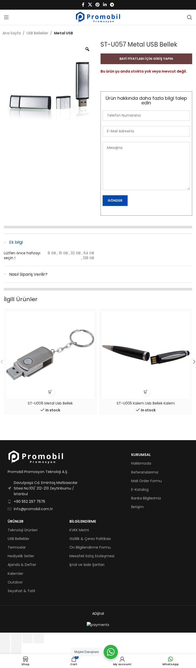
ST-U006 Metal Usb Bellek (50, 403)
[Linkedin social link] (104, 5)
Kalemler (15, 573)
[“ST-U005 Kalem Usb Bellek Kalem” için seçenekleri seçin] (145, 391)
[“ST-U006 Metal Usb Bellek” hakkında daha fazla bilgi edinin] (50, 391)
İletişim (137, 506)
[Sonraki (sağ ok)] (16, 648)
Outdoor (15, 582)
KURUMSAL (141, 454)
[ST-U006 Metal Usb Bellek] (50, 355)
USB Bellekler (37, 33)
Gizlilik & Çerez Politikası (90, 538)
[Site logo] (98, 17)
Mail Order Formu (146, 480)
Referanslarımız (144, 472)
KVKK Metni (79, 530)
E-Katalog (140, 489)
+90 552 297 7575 (29, 501)
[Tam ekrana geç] (16, 638)
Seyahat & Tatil (21, 590)
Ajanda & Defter (22, 564)
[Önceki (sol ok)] (5, 648)
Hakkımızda (141, 463)
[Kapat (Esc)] (39, 638)
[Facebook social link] (83, 5)
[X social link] (90, 5)
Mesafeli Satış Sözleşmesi (91, 556)
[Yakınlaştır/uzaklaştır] (5, 638)
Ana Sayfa (12, 33)
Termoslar (17, 547)
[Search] (190, 17)
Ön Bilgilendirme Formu (90, 547)
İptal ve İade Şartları (86, 564)
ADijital (98, 613)
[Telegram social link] (112, 5)
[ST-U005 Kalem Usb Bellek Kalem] (146, 355)
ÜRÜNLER (15, 521)
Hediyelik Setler (21, 556)
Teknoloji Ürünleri (23, 530)
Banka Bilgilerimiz (146, 498)
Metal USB (63, 33)
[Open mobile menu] (6, 17)
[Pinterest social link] (97, 5)
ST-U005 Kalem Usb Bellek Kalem (146, 403)
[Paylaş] (27, 638)
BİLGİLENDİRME (82, 521)
